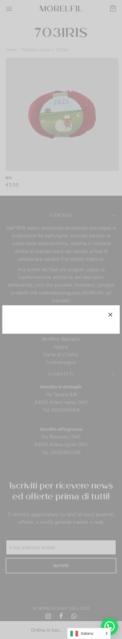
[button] (109, 626)
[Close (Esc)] (110, 315)
